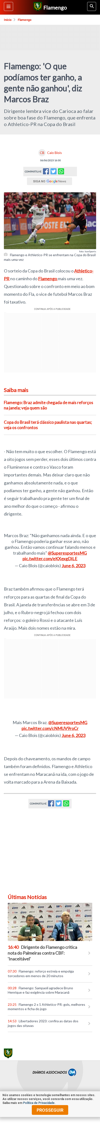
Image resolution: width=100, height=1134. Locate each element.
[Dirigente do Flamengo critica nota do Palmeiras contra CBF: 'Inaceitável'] (50, 922)
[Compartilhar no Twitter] (53, 172)
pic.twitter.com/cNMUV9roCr (50, 728)
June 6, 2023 (73, 565)
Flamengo (25, 20)
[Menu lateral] (8, 6)
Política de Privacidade (39, 1103)
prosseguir (50, 1110)
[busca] (91, 6)
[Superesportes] (37, 7)
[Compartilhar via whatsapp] (61, 171)
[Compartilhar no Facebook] (46, 172)
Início (8, 19)
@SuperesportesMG (67, 553)
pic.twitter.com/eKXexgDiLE (50, 558)
